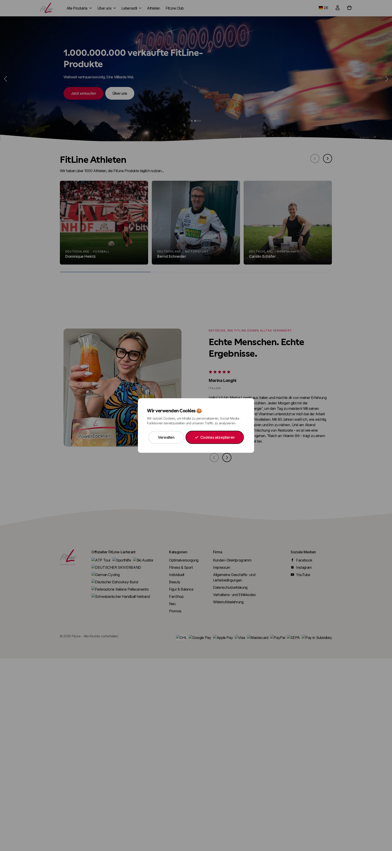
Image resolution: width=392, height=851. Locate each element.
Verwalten (166, 437)
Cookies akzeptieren (217, 437)
